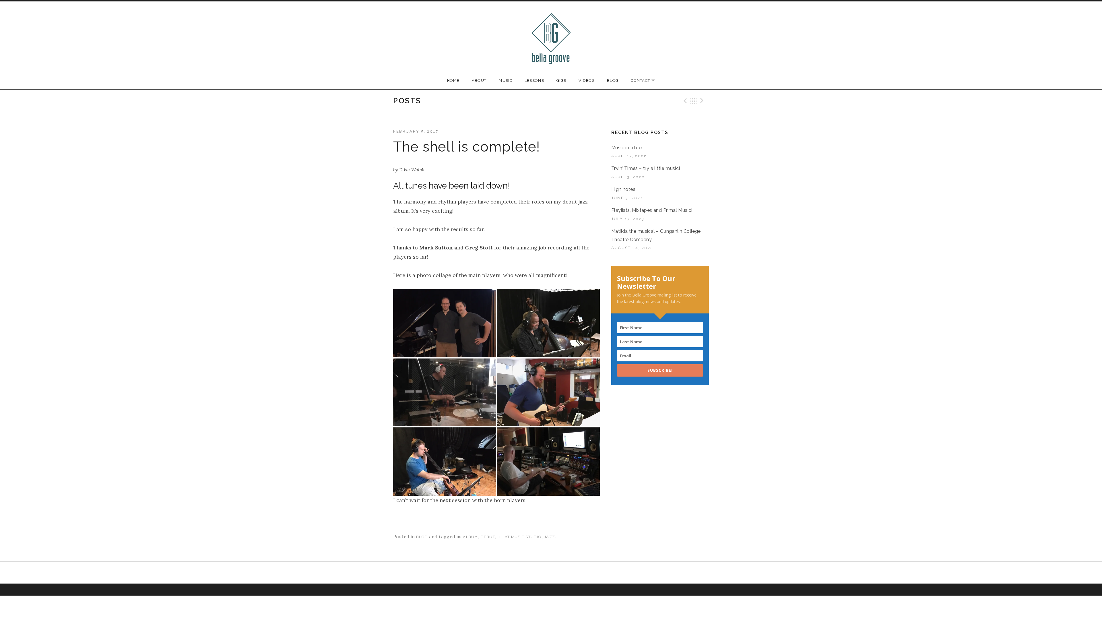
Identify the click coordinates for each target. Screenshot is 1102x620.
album (470, 537)
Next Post (702, 100)
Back (693, 100)
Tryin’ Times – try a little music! (645, 168)
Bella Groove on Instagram (558, 573)
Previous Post (684, 100)
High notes (623, 189)
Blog (612, 80)
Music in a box (627, 147)
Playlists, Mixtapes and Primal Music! (651, 210)
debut (488, 537)
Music (505, 80)
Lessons (534, 80)
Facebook (529, 572)
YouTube (544, 572)
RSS (573, 572)
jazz (549, 537)
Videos (587, 80)
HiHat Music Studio (520, 537)
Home (453, 80)
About (479, 80)
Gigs (561, 80)
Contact (646, 80)
